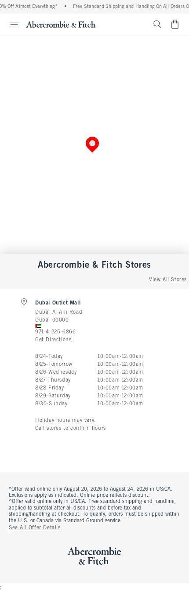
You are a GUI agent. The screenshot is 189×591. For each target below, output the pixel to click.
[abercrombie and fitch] (60, 24)
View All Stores (168, 280)
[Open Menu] (10, 24)
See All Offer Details (35, 528)
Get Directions (53, 340)
